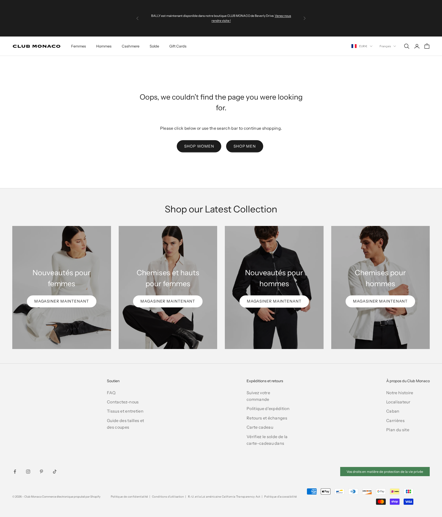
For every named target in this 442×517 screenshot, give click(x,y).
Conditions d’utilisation (168, 496)
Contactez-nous (123, 401)
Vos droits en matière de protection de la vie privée (385, 472)
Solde (154, 46)
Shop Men (245, 146)
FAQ (111, 392)
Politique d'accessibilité (280, 496)
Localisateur (398, 401)
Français (385, 46)
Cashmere (130, 46)
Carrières (395, 420)
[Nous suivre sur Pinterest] (41, 471)
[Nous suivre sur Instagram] (28, 471)
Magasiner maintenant (61, 301)
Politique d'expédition (268, 408)
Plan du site (397, 429)
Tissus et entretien (125, 411)
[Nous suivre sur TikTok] (54, 471)
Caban (393, 411)
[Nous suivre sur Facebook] (14, 471)
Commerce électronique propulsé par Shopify (71, 496)
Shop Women (199, 146)
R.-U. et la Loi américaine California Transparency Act (224, 496)
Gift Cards (177, 46)
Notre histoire (399, 392)
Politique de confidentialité (129, 496)
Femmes (78, 46)
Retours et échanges (267, 417)
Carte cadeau (260, 427)
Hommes (104, 46)
